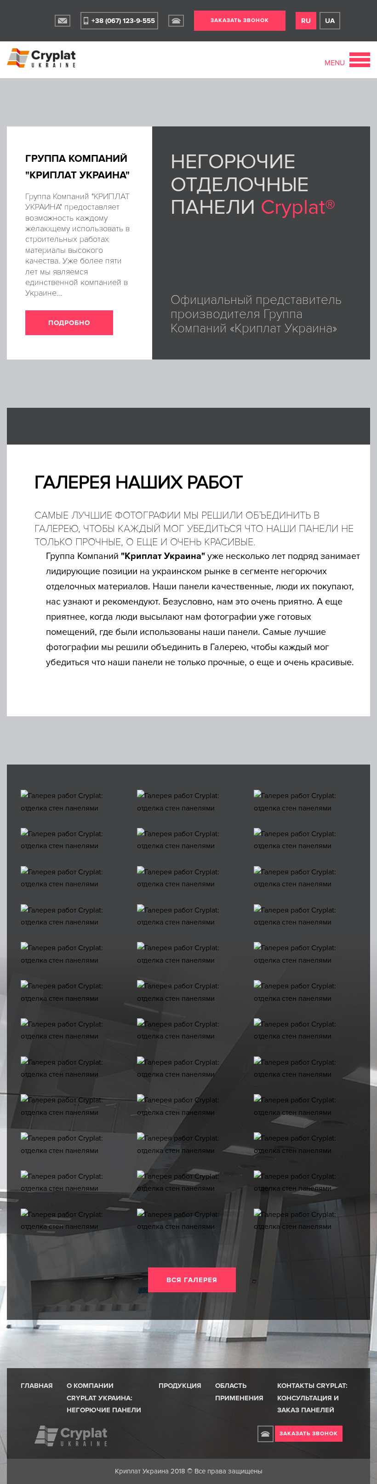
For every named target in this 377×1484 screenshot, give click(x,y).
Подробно (69, 323)
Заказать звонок (240, 20)
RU (306, 21)
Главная (37, 1385)
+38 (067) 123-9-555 (123, 21)
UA (330, 21)
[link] (62, 21)
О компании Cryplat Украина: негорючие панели (104, 1397)
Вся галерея (191, 1280)
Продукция (180, 1385)
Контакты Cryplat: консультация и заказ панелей (312, 1397)
